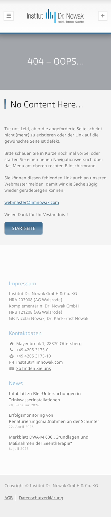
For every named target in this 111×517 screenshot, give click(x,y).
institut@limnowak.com (39, 362)
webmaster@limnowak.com (31, 202)
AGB (8, 497)
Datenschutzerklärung (41, 497)
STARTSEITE (23, 228)
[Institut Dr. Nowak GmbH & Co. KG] (55, 16)
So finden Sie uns (33, 368)
